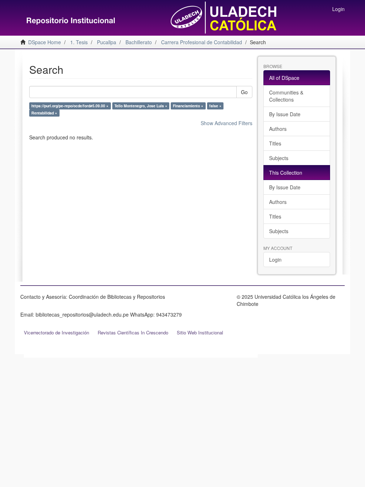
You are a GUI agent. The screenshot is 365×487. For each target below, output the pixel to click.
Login (275, 259)
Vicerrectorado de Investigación (56, 332)
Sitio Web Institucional (200, 332)
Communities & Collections (286, 96)
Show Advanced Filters (226, 123)
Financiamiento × (188, 105)
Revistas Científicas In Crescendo (133, 332)
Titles (275, 143)
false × (215, 105)
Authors (278, 128)
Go (244, 92)
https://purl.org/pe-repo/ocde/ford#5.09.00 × (69, 105)
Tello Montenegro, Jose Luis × (140, 105)
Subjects (278, 158)
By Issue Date (284, 114)
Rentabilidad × (44, 113)
